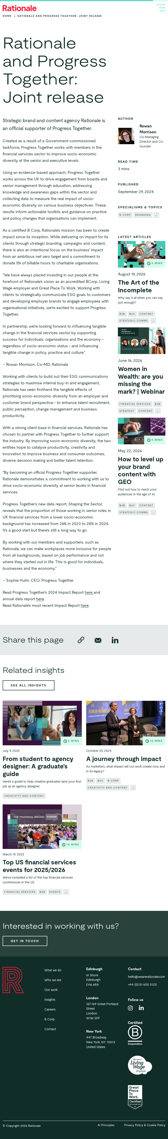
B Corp (125, 215)
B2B (122, 314)
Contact (50, 1029)
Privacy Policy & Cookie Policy (144, 1125)
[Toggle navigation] (161, 8)
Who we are (52, 980)
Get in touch (25, 941)
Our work (51, 990)
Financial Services (135, 404)
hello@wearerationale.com (146, 976)
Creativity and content (24, 796)
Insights (49, 999)
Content (146, 314)
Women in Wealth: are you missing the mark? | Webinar (141, 380)
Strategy (126, 411)
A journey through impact (123, 758)
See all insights (28, 685)
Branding (143, 215)
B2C (132, 314)
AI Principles (106, 1125)
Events (55, 892)
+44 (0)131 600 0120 (142, 984)
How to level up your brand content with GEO (140, 470)
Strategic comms (133, 320)
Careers (50, 1009)
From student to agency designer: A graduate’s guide (38, 766)
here (89, 592)
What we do (52, 970)
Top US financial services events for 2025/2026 (39, 866)
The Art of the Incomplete (138, 286)
